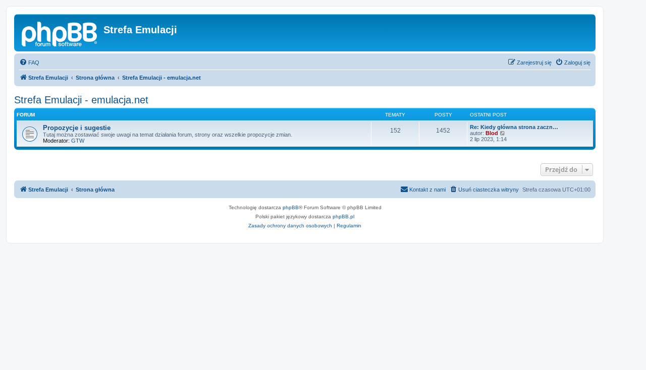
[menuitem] (29, 62)
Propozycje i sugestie (77, 128)
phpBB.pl (343, 216)
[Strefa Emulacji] (60, 33)
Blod (492, 133)
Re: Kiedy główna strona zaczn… (514, 127)
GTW (77, 141)
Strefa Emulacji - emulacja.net (81, 99)
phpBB (291, 207)
